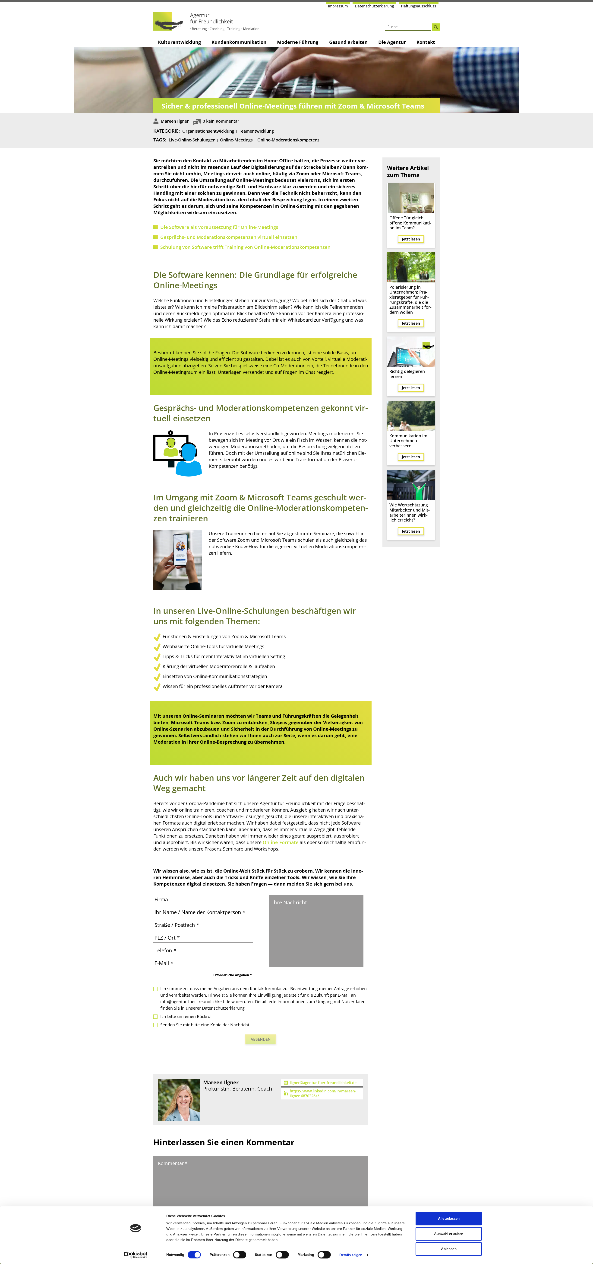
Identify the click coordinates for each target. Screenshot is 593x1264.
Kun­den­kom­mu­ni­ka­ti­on (238, 42)
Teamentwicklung (256, 131)
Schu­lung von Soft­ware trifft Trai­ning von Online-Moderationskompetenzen (245, 247)
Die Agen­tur (392, 42)
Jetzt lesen (411, 239)
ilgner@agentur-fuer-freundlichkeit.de (323, 1082)
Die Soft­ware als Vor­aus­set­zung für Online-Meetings (219, 227)
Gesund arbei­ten (348, 42)
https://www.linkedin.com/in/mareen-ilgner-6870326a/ (323, 1093)
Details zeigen (350, 1255)
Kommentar (172, 1163)
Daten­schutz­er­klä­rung (374, 6)
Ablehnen (449, 1249)
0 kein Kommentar (221, 121)
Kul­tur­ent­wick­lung (179, 42)
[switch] (239, 1254)
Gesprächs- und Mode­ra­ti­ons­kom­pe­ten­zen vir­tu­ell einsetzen (228, 237)
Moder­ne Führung (297, 42)
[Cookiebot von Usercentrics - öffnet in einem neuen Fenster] (135, 1254)
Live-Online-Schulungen (192, 140)
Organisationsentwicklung (208, 131)
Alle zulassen (449, 1218)
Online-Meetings (236, 140)
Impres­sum (338, 6)
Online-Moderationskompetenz (288, 140)
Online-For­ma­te (281, 842)
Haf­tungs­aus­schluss (418, 6)
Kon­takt (425, 42)
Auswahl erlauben (448, 1234)
